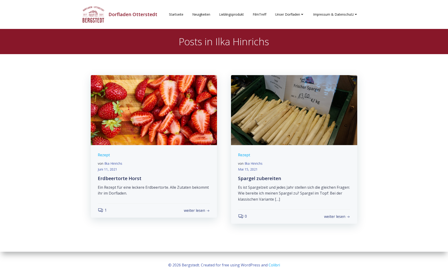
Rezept (104, 154)
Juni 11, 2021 (107, 169)
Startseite (176, 14)
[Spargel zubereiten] (294, 109)
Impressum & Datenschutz (333, 14)
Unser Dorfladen (287, 14)
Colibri (274, 265)
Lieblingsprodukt (231, 14)
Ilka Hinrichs (113, 163)
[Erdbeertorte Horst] (154, 109)
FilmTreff (259, 14)
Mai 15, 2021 (248, 169)
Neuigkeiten (201, 14)
